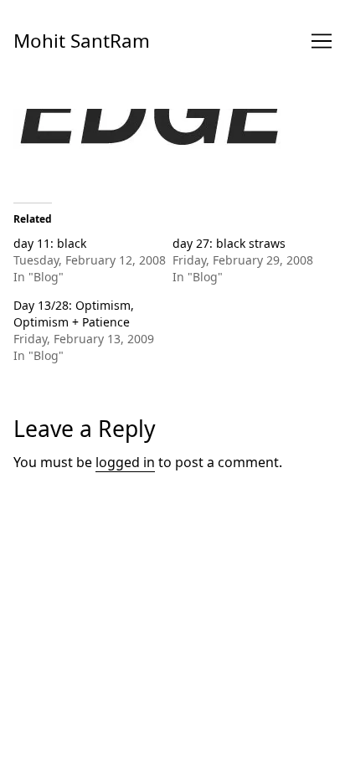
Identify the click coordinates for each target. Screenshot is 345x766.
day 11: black (49, 243)
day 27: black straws (229, 243)
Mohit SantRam (81, 41)
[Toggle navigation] (322, 41)
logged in (125, 462)
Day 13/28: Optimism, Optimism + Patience (73, 313)
